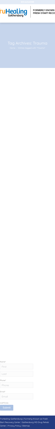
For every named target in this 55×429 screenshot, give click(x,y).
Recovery (40, 125)
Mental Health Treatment (23, 125)
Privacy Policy (14, 425)
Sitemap (26, 425)
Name (3, 362)
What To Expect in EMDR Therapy (27, 117)
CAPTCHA (4, 403)
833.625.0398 (27, 2)
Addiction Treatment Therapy (17, 227)
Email (2, 391)
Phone (3, 380)
